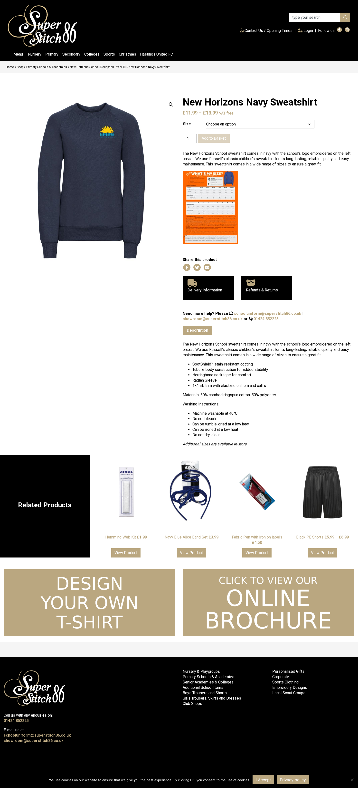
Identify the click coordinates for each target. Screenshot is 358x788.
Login (308, 30)
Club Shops (192, 703)
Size (187, 124)
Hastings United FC (156, 54)
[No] (351, 779)
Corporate (280, 676)
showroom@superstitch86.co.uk (213, 319)
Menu (17, 54)
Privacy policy (293, 779)
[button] (171, 104)
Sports (109, 54)
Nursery (34, 54)
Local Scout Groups (288, 693)
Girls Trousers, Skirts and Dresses (212, 698)
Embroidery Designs (289, 687)
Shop (20, 67)
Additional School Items (203, 687)
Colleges (92, 54)
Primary (51, 54)
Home (10, 67)
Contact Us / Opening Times (268, 30)
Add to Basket (214, 138)
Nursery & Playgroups (201, 671)
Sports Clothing (285, 682)
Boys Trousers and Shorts (205, 693)
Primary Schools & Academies (46, 67)
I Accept (263, 779)
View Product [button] (125, 552)
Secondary (71, 54)
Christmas (127, 54)
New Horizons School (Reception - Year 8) (98, 67)
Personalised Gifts (288, 671)
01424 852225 (266, 319)
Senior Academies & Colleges (208, 682)
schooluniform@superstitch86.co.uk (267, 313)
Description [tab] (197, 330)
